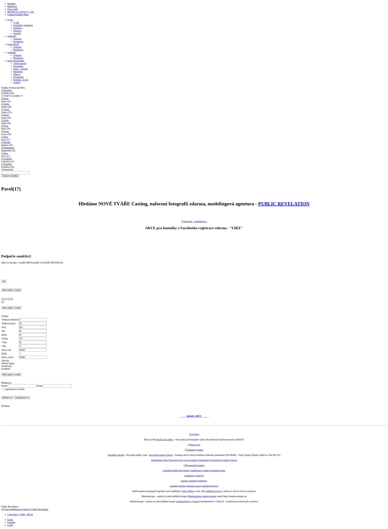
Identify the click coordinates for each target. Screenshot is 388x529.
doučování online (165, 439)
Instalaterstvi (204, 460)
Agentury (11, 36)
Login (10, 525)
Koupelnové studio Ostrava (224, 460)
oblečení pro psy (214, 491)
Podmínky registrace (23, 25)
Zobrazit (17, 39)
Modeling (18, 71)
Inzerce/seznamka (15, 60)
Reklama (17, 28)
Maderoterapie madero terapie (202, 496)
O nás (10, 20)
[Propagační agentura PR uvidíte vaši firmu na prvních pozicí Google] (194, 465)
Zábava (16, 74)
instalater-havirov (210, 486)
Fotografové (13, 44)
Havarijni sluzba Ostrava (161, 455)
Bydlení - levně (20, 80)
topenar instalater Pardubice (194, 481)
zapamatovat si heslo (15, 389)
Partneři (17, 33)
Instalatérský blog (159, 460)
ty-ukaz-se (199, 475)
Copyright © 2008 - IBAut (20, 514)
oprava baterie (191, 460)
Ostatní (16, 82)
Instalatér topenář (116, 455)
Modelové (12, 6)
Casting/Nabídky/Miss (18, 14)
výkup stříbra (187, 491)
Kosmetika (18, 77)
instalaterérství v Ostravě (188, 501)
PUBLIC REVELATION (283, 203)
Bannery (17, 30)
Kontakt (11, 522)
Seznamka (18, 66)
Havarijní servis (176, 460)
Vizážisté (11, 52)
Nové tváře (12, 9)
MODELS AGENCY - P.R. (20, 12)
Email (10, 519)
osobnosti (188, 475)
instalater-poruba (178, 486)
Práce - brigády (20, 69)
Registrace (18, 41)
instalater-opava (193, 486)
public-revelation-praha (214, 470)
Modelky (11, 3)
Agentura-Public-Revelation (176, 470)
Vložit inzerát (19, 63)
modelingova (196, 470)
